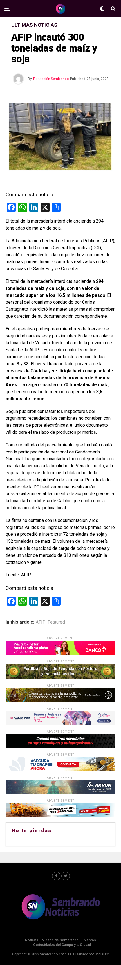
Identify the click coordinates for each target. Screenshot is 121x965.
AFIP (41, 622)
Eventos (89, 940)
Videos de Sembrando (60, 940)
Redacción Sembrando (51, 79)
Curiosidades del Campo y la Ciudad (62, 945)
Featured (56, 622)
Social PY (102, 954)
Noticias (31, 940)
